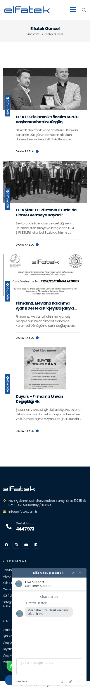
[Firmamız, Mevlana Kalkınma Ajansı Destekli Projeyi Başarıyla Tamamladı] (45, 275)
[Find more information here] (49, 626)
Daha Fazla (25, 151)
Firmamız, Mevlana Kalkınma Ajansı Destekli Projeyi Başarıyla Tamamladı (45, 308)
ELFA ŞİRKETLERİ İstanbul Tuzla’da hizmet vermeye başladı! (46, 212)
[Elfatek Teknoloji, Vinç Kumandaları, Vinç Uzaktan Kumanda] (45, 488)
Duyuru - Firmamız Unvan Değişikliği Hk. (39, 399)
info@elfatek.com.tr (23, 511)
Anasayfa (33, 34)
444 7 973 (25, 528)
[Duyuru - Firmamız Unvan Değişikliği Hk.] (45, 368)
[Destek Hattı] (9, 526)
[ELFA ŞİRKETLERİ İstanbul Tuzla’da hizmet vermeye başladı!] (45, 181)
